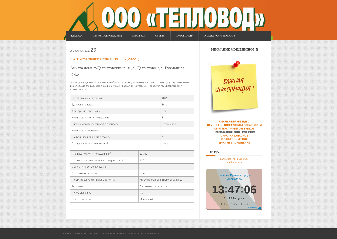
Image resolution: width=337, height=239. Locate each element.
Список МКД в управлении (107, 36)
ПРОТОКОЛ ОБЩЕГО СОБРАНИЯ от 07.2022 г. (104, 59)
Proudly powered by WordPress (81, 233)
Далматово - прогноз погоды (234, 159)
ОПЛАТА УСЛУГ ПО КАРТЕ (219, 36)
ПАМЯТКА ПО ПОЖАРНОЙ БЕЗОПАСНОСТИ (234, 125)
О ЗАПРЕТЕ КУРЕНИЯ (234, 139)
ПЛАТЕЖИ (138, 36)
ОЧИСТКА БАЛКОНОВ (234, 135)
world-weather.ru (234, 162)
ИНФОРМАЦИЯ (184, 36)
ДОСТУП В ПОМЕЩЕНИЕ (234, 142)
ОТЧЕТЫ (160, 36)
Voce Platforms (150, 233)
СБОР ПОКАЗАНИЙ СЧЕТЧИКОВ (234, 128)
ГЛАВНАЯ (76, 36)
